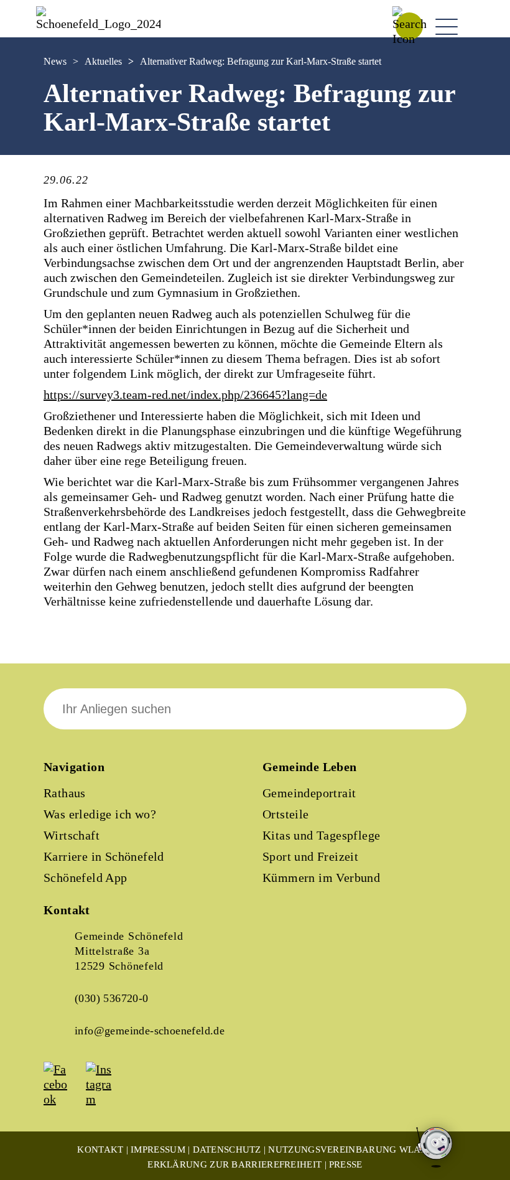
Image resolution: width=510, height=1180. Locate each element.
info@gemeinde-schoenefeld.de (150, 1030)
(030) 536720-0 (112, 998)
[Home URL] (98, 23)
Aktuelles (103, 61)
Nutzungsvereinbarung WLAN (348, 1149)
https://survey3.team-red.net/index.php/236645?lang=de (185, 394)
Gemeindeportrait (309, 793)
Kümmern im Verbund (321, 877)
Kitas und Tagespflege (321, 835)
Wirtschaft (72, 835)
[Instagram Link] (106, 1099)
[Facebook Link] (63, 1099)
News (55, 61)
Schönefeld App (86, 877)
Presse (346, 1164)
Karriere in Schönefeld (104, 856)
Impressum (158, 1149)
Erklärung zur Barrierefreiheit (234, 1164)
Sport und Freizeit (310, 856)
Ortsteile (285, 814)
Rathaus (65, 793)
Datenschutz (227, 1149)
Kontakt (100, 1149)
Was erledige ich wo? (100, 814)
